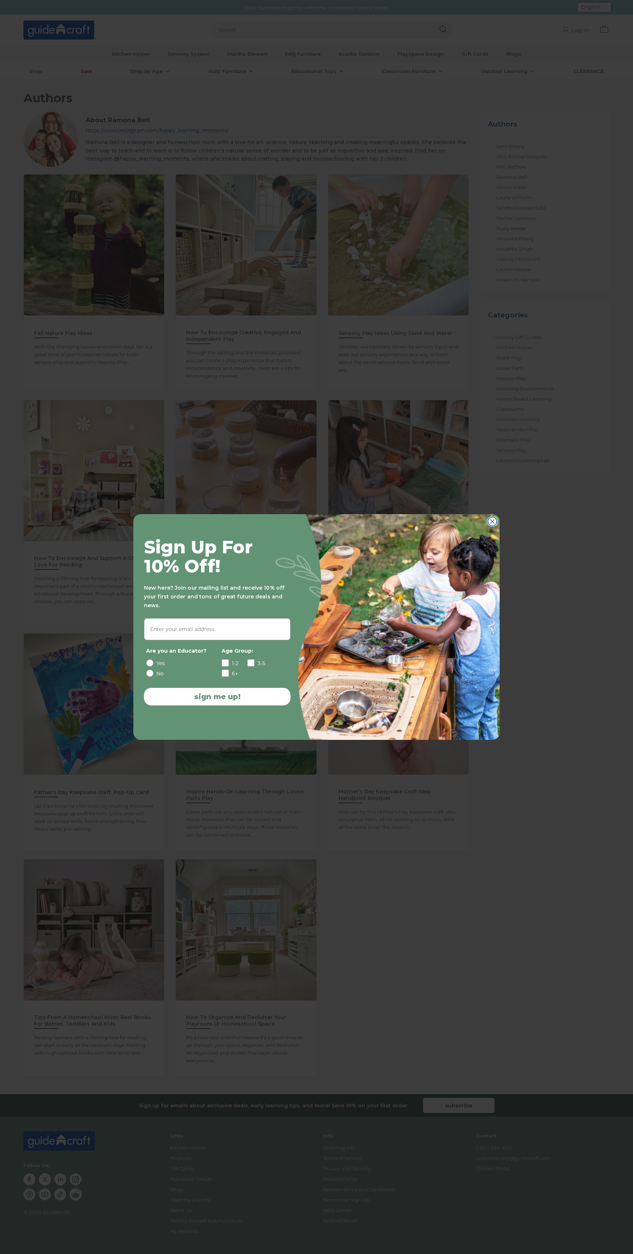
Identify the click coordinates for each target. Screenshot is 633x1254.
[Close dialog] (492, 521)
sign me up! (217, 696)
